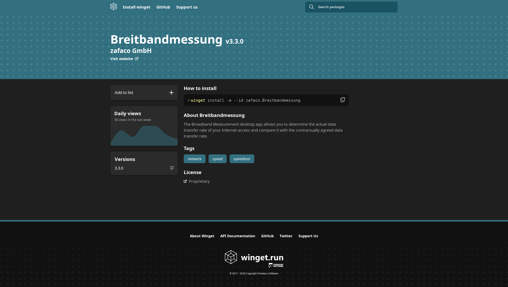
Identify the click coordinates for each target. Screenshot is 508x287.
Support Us (308, 235)
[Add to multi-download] (171, 93)
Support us (187, 7)
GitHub (163, 7)
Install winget (136, 7)
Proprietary (199, 181)
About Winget (202, 235)
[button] (171, 167)
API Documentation (237, 235)
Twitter (286, 235)
